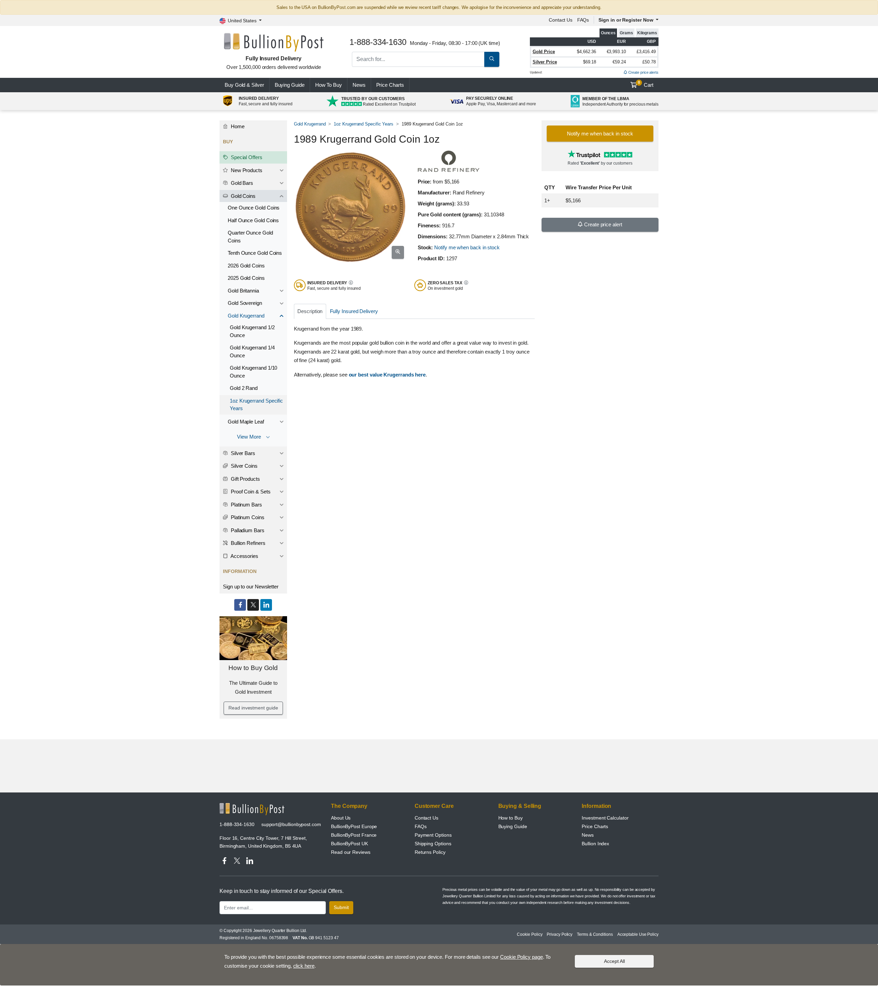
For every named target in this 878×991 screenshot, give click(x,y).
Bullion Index (595, 843)
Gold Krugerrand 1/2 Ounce (252, 331)
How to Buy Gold (253, 667)
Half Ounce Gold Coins (253, 220)
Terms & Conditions (595, 934)
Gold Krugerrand (310, 124)
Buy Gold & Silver (244, 85)
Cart (645, 84)
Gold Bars (241, 183)
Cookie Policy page (521, 957)
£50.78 (649, 61)
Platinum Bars (245, 505)
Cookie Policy (529, 934)
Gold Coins (242, 196)
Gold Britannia (243, 291)
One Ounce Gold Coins (254, 208)
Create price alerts (642, 72)
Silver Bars (242, 453)
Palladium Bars (246, 530)
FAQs (583, 20)
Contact (560, 20)
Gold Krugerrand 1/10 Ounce (253, 372)
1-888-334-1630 (237, 824)
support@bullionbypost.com (291, 824)
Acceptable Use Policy (637, 934)
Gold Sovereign (245, 303)
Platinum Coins (246, 517)
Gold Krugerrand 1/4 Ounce (252, 351)
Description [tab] (309, 311)
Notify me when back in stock (467, 247)
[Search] (491, 59)
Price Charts (595, 826)
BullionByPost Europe (354, 826)
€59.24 (619, 61)
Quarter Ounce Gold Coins (250, 236)
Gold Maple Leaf (246, 422)
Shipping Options (433, 843)
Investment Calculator (605, 818)
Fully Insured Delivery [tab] (354, 311)
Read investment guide (253, 708)
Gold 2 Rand (244, 388)
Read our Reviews (350, 852)
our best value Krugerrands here (387, 375)
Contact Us (426, 818)
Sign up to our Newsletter (250, 586)
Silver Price (545, 61)
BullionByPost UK (349, 843)
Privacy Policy (559, 934)
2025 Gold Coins (246, 278)
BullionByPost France (354, 835)
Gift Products (244, 479)
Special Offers (245, 157)
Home (237, 126)
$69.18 (589, 61)
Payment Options (433, 835)
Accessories (243, 556)
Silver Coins (243, 466)
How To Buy (328, 85)
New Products (245, 170)
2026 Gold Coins (246, 265)
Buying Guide (290, 85)
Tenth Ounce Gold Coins (255, 253)
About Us (341, 818)
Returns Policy (430, 852)
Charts (390, 85)
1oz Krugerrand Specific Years (363, 124)
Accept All (614, 961)
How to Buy (510, 818)
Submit (341, 907)
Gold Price (544, 51)
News (359, 85)
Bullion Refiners (247, 543)
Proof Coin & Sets (250, 491)
